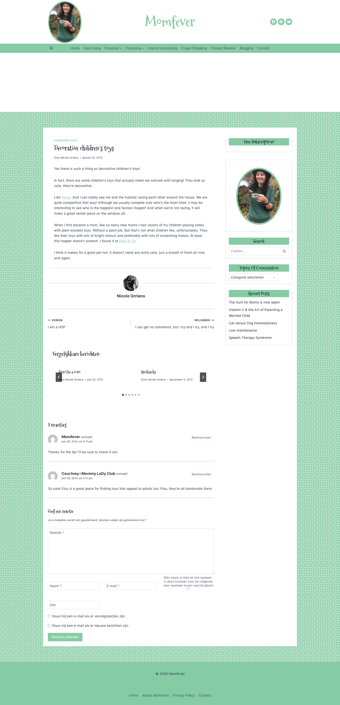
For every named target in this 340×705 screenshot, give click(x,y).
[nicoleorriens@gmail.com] (288, 21)
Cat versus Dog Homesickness (253, 323)
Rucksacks (148, 372)
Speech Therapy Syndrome (250, 338)
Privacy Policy (184, 695)
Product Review (223, 48)
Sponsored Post (66, 140)
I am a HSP (56, 324)
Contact (263, 48)
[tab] (123, 395)
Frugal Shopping (194, 48)
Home (75, 48)
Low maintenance (243, 330)
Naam (56, 586)
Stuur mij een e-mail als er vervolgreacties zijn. (89, 616)
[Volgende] (203, 377)
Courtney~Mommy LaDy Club (88, 473)
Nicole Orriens (70, 157)
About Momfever (155, 695)
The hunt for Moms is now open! (254, 302)
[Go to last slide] (59, 377)
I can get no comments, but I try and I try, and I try (174, 324)
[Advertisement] (170, 82)
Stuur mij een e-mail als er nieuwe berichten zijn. (90, 626)
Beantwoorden (201, 437)
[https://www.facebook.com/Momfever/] (273, 21)
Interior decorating (162, 48)
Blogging (246, 48)
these (66, 197)
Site (53, 605)
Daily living (92, 48)
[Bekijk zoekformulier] (51, 48)
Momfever (71, 437)
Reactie (57, 533)
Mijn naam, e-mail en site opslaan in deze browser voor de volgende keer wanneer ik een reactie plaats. (189, 581)
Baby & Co (127, 241)
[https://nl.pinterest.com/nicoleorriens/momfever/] (281, 21)
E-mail (113, 586)
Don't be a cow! (69, 372)
